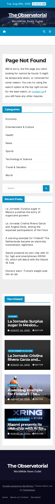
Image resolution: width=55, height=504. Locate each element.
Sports (9, 151)
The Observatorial (27, 15)
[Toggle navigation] (50, 31)
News (9, 143)
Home (5, 497)
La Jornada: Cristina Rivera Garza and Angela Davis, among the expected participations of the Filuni (27, 227)
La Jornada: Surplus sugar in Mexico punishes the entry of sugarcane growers (23, 212)
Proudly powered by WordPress (18, 486)
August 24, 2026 (20, 330)
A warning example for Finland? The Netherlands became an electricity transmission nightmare (27, 241)
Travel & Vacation (16, 167)
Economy (11, 119)
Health (9, 135)
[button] (44, 31)
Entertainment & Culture (20, 127)
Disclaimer (36, 497)
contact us (38, 91)
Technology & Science (19, 159)
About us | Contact (19, 497)
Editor (39, 330)
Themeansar (29, 490)
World (9, 175)
